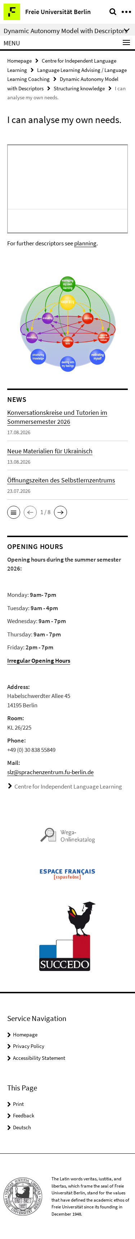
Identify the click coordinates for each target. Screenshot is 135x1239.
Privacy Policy (28, 1046)
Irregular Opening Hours (38, 660)
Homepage (19, 60)
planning (85, 243)
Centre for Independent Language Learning (68, 786)
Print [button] (18, 1103)
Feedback (23, 1115)
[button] (13, 512)
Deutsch (22, 1127)
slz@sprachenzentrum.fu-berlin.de (50, 772)
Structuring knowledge (79, 88)
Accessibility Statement (39, 1057)
